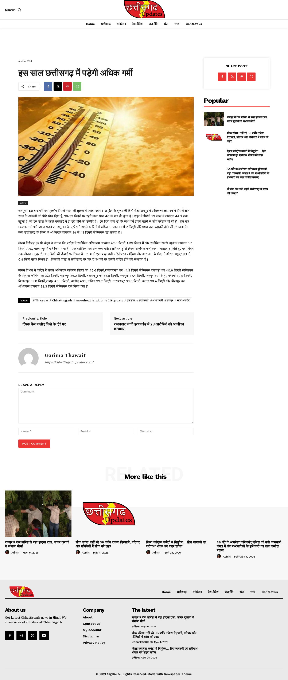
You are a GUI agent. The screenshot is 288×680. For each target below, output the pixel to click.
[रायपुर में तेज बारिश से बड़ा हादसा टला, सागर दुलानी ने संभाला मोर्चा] (213, 119)
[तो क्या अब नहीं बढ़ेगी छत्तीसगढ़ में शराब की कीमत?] (213, 191)
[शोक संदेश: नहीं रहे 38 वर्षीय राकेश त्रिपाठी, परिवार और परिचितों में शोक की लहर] (213, 137)
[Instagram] (21, 635)
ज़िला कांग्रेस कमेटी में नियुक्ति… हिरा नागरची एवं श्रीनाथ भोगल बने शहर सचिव (246, 155)
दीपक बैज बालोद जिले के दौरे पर (44, 324)
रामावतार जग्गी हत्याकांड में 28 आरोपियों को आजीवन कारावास (149, 326)
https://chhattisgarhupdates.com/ (69, 362)
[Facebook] (48, 86)
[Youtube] (44, 635)
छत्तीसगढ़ (23, 203)
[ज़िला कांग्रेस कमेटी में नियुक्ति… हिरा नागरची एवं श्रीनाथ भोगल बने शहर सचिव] (213, 155)
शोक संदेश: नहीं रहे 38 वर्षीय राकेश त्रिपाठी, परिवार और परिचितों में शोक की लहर (247, 137)
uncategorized (142, 642)
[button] (14, 9)
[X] (58, 86)
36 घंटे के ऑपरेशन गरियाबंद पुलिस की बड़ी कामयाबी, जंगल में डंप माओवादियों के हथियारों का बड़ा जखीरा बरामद (248, 173)
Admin (15, 552)
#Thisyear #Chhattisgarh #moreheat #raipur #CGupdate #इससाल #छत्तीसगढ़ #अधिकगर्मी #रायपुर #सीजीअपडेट (111, 300)
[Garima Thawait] (28, 358)
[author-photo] (8, 552)
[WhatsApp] (77, 86)
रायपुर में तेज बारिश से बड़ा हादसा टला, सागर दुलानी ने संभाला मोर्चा (247, 119)
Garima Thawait (65, 355)
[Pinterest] (67, 86)
